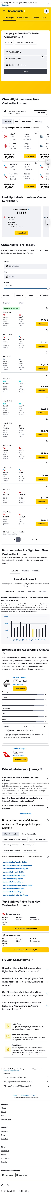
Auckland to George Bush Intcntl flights (17, 885)
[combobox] (27, 266)
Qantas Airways (19, 749)
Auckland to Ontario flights (13, 882)
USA (33, 1095)
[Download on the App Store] (21, 1175)
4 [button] (32, 539)
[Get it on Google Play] (7, 1175)
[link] (21, 233)
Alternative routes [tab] (10, 834)
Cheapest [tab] (7, 121)
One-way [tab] (38, 121)
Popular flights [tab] (28, 845)
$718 (20, 36)
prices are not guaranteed (11, 1071)
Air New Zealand (19, 677)
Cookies (4, 5)
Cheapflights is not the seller (15, 1077)
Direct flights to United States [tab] (15, 839)
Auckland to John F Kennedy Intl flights (17, 865)
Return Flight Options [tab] (12, 850)
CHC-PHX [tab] (35, 571)
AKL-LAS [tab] (15, 571)
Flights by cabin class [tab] (38, 839)
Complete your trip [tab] (28, 834)
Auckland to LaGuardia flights (14, 875)
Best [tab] (16, 121)
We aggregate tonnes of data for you (18, 1082)
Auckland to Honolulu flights (13, 888)
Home (15, 1095)
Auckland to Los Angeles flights (15, 862)
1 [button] (18, 539)
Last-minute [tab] (26, 121)
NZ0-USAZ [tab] (9, 592)
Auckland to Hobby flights (13, 879)
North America (24, 1095)
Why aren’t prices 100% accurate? (17, 1086)
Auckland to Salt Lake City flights (15, 895)
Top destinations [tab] (30, 850)
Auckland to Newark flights (13, 872)
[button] (48, 3)
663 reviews (18, 684)
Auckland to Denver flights (13, 892)
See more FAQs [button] (25, 813)
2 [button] (22, 539)
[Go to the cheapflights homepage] (17, 11)
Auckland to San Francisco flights (15, 869)
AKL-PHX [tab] (25, 571)
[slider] (48, 288)
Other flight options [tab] (11, 845)
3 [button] (27, 539)
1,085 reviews (18, 756)
